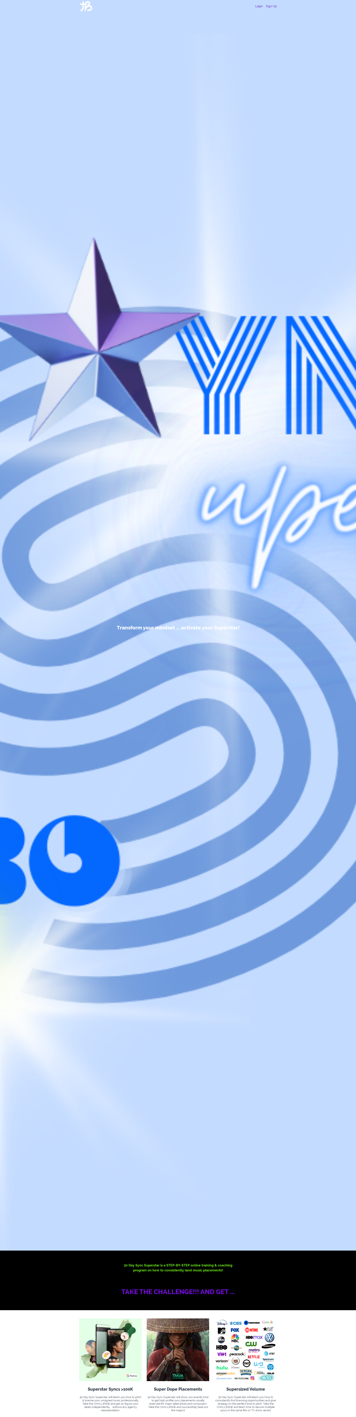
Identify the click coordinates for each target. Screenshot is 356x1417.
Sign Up (271, 6)
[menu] (264, 6)
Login (259, 6)
